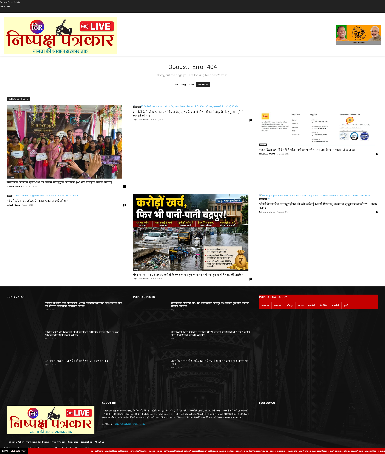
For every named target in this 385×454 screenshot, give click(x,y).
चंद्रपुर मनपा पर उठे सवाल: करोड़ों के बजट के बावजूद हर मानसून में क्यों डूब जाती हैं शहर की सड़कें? (188, 275)
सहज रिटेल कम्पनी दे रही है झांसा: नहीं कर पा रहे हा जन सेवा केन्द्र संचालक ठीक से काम (307, 150)
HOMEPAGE (203, 84)
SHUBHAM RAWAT (267, 154)
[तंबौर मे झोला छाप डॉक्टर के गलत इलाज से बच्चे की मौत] (66, 195)
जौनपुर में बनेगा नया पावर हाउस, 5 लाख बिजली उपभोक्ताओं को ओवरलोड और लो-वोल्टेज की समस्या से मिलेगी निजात (83, 305)
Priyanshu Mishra (14, 186)
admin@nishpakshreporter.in (130, 423)
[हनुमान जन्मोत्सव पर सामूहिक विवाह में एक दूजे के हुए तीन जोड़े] (25, 371)
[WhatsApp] (14, 10)
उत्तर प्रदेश (11, 177)
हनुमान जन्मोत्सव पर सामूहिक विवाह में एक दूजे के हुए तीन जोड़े (76, 360)
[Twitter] (10, 10)
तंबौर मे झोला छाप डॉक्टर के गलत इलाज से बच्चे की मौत (37, 201)
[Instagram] (6, 10)
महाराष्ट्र (136, 270)
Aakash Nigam (13, 205)
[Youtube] (18, 10)
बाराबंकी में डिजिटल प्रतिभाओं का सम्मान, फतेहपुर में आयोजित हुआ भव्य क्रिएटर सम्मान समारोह (59, 182)
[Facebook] (1, 10)
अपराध (9, 196)
